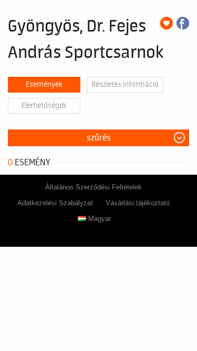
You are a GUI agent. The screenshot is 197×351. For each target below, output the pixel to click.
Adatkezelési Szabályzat (55, 203)
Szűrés (99, 138)
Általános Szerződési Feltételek (93, 187)
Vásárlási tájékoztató (138, 203)
